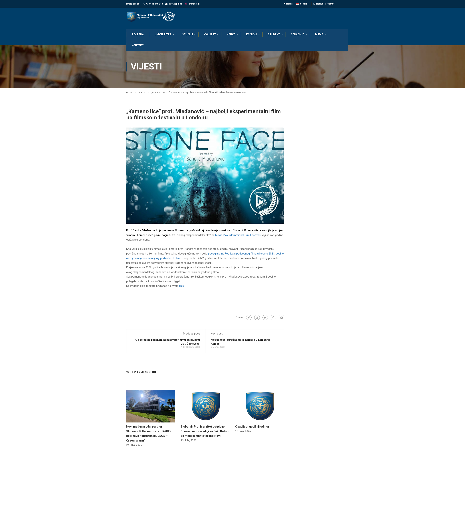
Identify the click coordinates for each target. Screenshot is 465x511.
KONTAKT (138, 45)
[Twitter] (265, 317)
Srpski (303, 4)
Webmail (288, 4)
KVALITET (210, 34)
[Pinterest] (273, 317)
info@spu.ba (175, 4)
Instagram (194, 4)
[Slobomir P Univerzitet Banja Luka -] (152, 17)
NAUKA (231, 34)
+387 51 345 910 (154, 4)
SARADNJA (297, 34)
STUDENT (274, 34)
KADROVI (251, 34)
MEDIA (319, 34)
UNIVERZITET (163, 34)
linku (182, 286)
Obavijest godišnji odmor (252, 426)
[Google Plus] (257, 317)
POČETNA (138, 34)
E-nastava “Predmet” (324, 4)
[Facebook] (249, 317)
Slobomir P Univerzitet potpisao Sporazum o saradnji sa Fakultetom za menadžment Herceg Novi (205, 431)
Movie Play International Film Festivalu (238, 235)
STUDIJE (187, 34)
